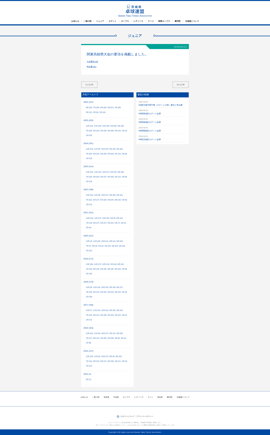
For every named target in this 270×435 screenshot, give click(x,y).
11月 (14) (96, 287)
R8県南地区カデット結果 (150, 122)
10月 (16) (105, 126)
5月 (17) (103, 361)
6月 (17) (96, 200)
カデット (112, 21)
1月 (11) (89, 204)
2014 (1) (87, 374)
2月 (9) (124, 269)
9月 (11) (112, 241)
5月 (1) (88, 379)
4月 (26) (118, 107)
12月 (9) (89, 287)
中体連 (116, 397)
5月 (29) (103, 154)
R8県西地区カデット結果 (150, 131)
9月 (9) (112, 356)
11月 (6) (97, 333)
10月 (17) (105, 172)
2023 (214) (88, 166)
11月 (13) (97, 126)
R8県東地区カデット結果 (150, 114)
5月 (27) (103, 177)
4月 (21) (110, 223)
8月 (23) (89, 107)
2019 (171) (88, 259)
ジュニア (100, 21)
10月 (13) (104, 149)
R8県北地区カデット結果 (150, 139)
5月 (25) (103, 131)
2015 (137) (88, 351)
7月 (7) (88, 246)
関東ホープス (164, 21)
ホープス (125, 21)
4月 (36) (110, 131)
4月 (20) (110, 315)
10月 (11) (104, 241)
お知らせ (75, 21)
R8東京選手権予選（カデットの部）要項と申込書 (161, 105)
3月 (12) (118, 315)
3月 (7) (117, 223)
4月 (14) (110, 292)
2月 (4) (124, 292)
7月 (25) (89, 131)
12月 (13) (89, 149)
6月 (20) (103, 107)
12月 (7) (89, 310)
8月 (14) (120, 310)
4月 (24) (110, 200)
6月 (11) (96, 315)
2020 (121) (88, 236)
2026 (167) (88, 102)
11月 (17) (97, 218)
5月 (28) (103, 315)
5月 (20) (103, 200)
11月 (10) (96, 310)
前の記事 (181, 84)
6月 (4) (94, 246)
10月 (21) (104, 310)
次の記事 (89, 84)
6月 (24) (96, 131)
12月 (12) (89, 126)
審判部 (178, 21)
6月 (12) (96, 361)
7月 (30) (96, 107)
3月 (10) (115, 246)
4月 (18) (110, 269)
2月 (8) (95, 112)
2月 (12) (122, 246)
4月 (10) (107, 246)
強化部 (160, 397)
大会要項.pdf (92, 62)
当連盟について (192, 21)
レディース (138, 21)
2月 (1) (123, 223)
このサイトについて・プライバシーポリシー (136, 416)
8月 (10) (121, 264)
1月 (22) (89, 135)
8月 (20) (120, 149)
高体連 (106, 397)
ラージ (151, 21)
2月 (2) (124, 131)
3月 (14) (118, 131)
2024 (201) (88, 143)
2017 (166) (88, 305)
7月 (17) (89, 338)
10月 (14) (105, 264)
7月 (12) (89, 361)
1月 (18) (89, 297)
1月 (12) (102, 112)
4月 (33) (110, 177)
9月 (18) (112, 149)
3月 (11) (89, 112)
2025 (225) (88, 120)
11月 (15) (96, 241)
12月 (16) (89, 264)
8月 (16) (121, 126)
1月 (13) (89, 158)
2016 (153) (88, 328)
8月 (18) (121, 172)
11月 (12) (97, 172)
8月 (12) (120, 218)
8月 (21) (120, 195)
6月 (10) (96, 292)
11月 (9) (97, 149)
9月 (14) (113, 264)
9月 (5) (113, 218)
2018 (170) (88, 282)
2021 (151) (88, 213)
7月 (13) (89, 223)
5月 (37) (110, 107)
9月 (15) (112, 310)
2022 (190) (88, 189)
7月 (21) (89, 200)
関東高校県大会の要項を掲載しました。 (117, 54)
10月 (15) (105, 218)
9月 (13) (113, 172)
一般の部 (88, 21)
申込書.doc (91, 67)
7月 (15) (89, 292)
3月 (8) (117, 338)
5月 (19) (103, 269)
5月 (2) (101, 246)
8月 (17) (120, 287)
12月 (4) (89, 241)
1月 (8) (88, 343)
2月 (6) (124, 200)
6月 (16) (96, 154)
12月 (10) (89, 172)
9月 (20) (113, 126)
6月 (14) (96, 269)
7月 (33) (89, 177)
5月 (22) (103, 292)
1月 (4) (88, 227)
